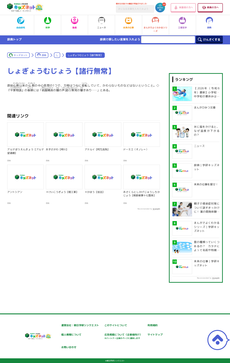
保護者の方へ (186, 7)
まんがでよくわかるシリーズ (155, 29)
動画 (74, 27)
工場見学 (182, 27)
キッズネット (21, 55)
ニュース (101, 27)
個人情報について (71, 334)
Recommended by (144, 208)
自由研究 (20, 27)
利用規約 (153, 325)
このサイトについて (115, 325)
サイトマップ (155, 334)
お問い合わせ (68, 347)
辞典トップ (14, 39)
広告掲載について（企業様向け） (123, 336)
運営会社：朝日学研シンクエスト (80, 325)
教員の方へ (213, 7)
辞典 (209, 27)
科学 (47, 27)
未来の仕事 (128, 27)
